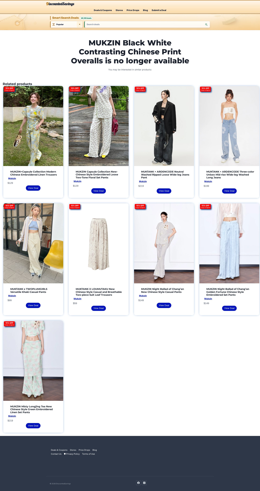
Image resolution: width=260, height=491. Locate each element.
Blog (145, 10)
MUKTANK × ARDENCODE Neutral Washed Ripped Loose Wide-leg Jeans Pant (165, 174)
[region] (35, 471)
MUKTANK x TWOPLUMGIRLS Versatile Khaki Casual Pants (28, 291)
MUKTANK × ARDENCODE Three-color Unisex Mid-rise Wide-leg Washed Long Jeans (230, 174)
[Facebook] (138, 482)
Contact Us (56, 454)
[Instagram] (144, 482)
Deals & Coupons (103, 10)
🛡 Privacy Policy (72, 454)
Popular (60, 24)
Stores (119, 10)
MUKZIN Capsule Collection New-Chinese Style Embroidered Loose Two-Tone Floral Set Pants (97, 174)
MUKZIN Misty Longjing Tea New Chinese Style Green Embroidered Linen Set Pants (31, 409)
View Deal (33, 188)
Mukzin (12, 178)
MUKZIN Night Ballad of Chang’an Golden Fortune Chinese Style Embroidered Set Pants (227, 292)
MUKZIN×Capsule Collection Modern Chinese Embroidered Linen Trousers (33, 173)
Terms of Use (88, 454)
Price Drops (133, 10)
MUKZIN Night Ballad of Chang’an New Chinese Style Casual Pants (162, 291)
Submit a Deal (159, 10)
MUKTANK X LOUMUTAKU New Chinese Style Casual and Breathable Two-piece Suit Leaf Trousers (99, 292)
